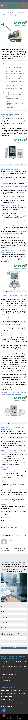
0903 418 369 (8, 524)
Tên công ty (4, 622)
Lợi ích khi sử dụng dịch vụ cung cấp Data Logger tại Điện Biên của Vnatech (15, 93)
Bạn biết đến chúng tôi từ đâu (8, 642)
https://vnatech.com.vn (11, 517)
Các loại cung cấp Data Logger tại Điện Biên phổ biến (15, 89)
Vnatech (20, 18)
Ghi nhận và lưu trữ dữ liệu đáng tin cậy (14, 71)
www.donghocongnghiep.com (8, 708)
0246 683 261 (6, 527)
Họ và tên (3, 606)
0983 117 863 (14, 527)
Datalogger (14, 11)
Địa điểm (3, 627)
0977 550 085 (16, 524)
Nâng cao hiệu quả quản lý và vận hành (14, 76)
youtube (16, 716)
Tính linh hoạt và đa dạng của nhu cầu (14, 78)
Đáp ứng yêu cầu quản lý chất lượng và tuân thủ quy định (15, 74)
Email (2, 611)
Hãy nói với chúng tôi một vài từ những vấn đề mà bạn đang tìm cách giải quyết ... (13, 634)
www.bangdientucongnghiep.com (16, 703)
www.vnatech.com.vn (15, 690)
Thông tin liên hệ (9, 107)
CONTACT (12, 716)
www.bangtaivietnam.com (13, 700)
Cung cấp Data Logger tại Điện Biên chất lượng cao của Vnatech (15, 82)
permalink (24, 535)
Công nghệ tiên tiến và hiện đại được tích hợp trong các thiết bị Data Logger (15, 86)
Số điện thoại (4, 617)
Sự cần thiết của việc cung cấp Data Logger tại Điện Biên (14, 68)
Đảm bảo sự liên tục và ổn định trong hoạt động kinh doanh (15, 104)
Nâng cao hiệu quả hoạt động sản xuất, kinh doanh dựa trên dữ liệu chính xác (15, 97)
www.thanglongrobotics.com (19, 693)
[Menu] (2, 5)
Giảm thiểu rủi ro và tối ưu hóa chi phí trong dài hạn (15, 100)
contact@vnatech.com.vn (10, 521)
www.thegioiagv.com (17, 696)
